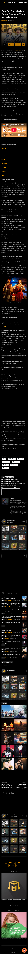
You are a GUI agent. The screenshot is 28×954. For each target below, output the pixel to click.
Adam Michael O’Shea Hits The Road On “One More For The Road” (10, 655)
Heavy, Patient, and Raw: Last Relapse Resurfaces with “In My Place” (10, 597)
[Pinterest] (16, 44)
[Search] (25, 556)
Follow (23, 521)
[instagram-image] (5, 529)
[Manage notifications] (25, 951)
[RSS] (9, 865)
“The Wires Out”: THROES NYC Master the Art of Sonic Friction (11, 617)
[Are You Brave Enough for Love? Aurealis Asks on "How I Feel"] (20, 738)
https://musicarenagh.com (15, 500)
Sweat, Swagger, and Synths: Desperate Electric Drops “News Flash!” (10, 623)
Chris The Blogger (9, 600)
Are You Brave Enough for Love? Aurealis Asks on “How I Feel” (11, 629)
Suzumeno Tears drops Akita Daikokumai (10, 487)
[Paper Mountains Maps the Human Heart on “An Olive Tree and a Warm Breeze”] (24, 605)
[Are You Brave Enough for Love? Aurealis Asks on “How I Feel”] (24, 630)
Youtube (3, 167)
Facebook (3, 148)
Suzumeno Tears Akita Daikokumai (9, 485)
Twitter (3, 152)
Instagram (3, 171)
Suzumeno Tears (17, 50)
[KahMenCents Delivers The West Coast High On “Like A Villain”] (24, 637)
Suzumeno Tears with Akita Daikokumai (10, 494)
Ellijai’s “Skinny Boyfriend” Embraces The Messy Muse (10, 648)
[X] (12, 44)
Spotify (3, 156)
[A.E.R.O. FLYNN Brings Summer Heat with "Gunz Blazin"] (20, 751)
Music (3, 600)
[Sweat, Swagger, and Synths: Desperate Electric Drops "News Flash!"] (7, 738)
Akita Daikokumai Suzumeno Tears (9, 483)
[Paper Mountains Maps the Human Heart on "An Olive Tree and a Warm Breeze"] (20, 711)
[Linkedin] (23, 44)
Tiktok (2, 175)
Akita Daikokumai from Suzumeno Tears (10, 481)
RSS (13, 865)
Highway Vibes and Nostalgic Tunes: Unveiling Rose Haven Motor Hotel (7, 786)
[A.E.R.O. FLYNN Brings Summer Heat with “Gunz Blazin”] (24, 643)
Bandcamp (4, 163)
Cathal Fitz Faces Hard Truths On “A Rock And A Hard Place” (11, 610)
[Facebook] (9, 44)
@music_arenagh (11, 520)
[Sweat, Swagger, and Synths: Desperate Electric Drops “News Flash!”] (24, 624)
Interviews (4, 20)
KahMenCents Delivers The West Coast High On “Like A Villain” (10, 636)
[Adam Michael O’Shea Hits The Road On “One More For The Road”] (24, 656)
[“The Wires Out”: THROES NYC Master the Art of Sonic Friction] (24, 618)
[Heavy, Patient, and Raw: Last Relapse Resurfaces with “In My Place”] (24, 598)
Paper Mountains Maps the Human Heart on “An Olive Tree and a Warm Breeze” (10, 604)
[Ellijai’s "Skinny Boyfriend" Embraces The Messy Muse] (7, 764)
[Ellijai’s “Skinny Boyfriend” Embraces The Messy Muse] (24, 649)
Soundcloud (4, 160)
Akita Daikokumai (9, 477)
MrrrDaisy (7, 613)
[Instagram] (15, 862)
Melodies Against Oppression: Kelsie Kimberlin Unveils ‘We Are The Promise (21, 787)
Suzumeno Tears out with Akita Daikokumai (11, 489)
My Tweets (4, 665)
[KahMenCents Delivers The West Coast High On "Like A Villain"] (7, 751)
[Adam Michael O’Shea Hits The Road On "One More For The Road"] (20, 764)
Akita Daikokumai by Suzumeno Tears (10, 479)
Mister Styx (12, 498)
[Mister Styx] (5, 506)
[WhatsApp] (19, 44)
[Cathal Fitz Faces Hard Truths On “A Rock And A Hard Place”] (24, 611)
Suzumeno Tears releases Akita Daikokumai (11, 492)
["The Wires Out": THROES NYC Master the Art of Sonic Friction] (20, 725)
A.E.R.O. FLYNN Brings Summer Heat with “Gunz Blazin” (10, 642)
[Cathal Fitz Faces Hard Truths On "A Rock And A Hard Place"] (7, 725)
